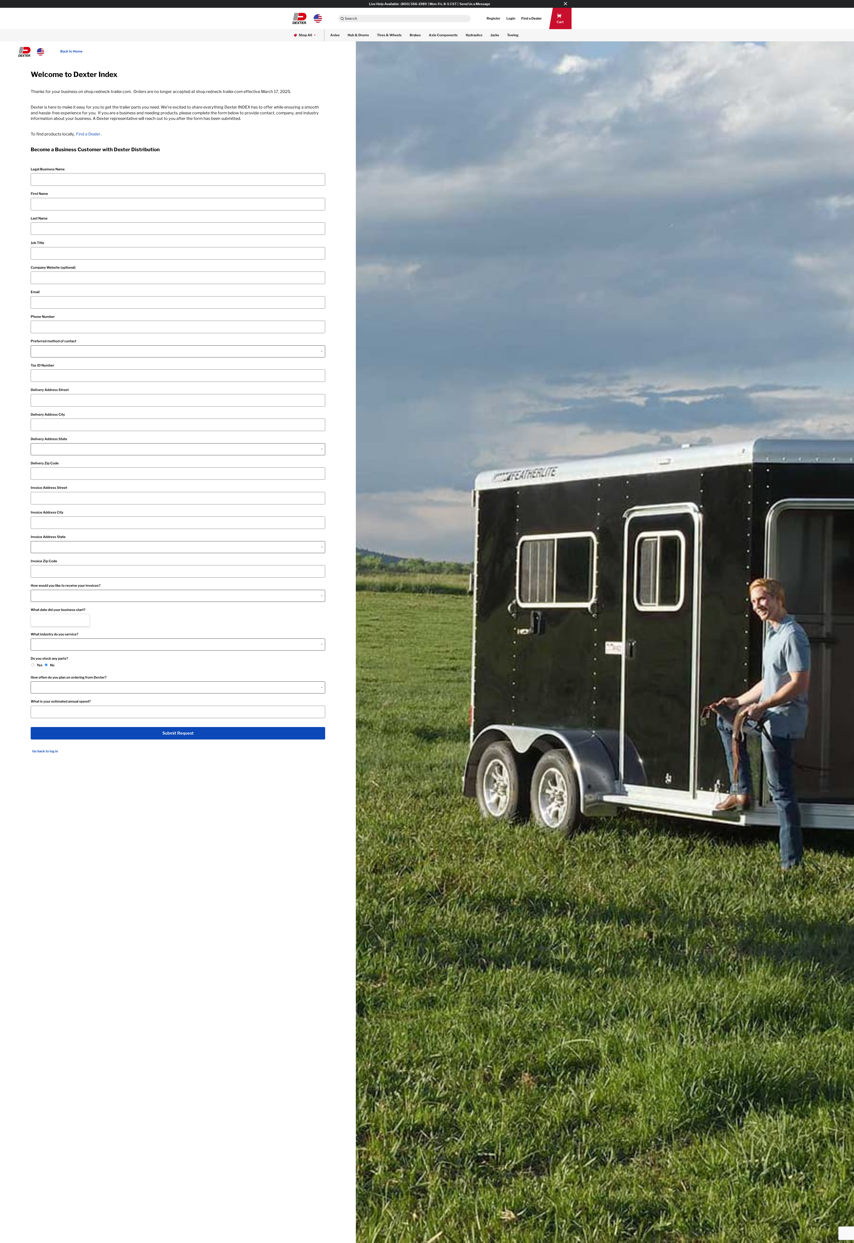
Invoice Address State (48, 537)
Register (493, 18)
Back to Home (71, 51)
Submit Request (178, 733)
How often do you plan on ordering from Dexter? (69, 677)
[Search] (342, 18)
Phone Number (43, 317)
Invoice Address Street (49, 488)
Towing (513, 35)
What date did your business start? (58, 610)
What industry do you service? (54, 634)
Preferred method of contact (53, 341)
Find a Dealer (88, 134)
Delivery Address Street (50, 390)
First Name (39, 194)
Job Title (37, 243)
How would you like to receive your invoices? (66, 586)
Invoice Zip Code (44, 561)
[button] (307, 18)
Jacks (494, 35)
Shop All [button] (305, 35)
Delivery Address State (49, 439)
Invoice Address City (47, 512)
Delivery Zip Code (45, 463)
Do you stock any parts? (49, 659)
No (52, 665)
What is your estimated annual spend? (61, 701)
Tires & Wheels (389, 35)
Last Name (39, 218)
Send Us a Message (474, 4)
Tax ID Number (42, 365)
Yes (39, 665)
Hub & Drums (358, 35)
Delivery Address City (48, 415)
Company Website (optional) (53, 268)
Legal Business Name (48, 169)
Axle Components (443, 35)
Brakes (415, 35)
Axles (335, 35)
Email (35, 292)
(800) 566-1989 (414, 4)
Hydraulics (474, 35)
